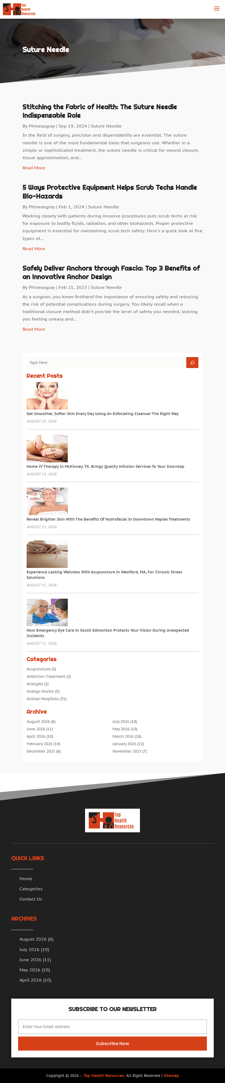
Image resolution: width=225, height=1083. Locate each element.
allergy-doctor (40, 691)
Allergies (35, 683)
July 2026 (121, 721)
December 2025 (41, 751)
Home (25, 878)
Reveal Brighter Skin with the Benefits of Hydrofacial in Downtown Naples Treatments (108, 519)
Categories (31, 888)
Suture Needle (106, 126)
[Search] (192, 362)
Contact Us (30, 899)
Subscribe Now (112, 1043)
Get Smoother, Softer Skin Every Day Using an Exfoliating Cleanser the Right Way (103, 413)
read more (33, 167)
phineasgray (42, 126)
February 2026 (39, 743)
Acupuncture (38, 669)
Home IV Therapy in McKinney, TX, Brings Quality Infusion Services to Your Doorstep (105, 466)
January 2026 (124, 743)
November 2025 (127, 751)
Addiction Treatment (46, 676)
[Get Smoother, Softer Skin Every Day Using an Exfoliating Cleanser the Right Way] (47, 396)
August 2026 (38, 721)
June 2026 (36, 728)
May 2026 (121, 728)
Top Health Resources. (104, 1075)
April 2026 (36, 736)
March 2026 (123, 736)
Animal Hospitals (43, 698)
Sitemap (171, 1075)
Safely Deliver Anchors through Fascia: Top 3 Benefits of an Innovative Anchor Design (111, 272)
